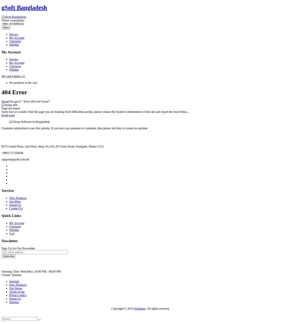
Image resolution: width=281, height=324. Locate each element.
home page (8, 115)
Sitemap (14, 302)
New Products (17, 198)
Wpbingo (139, 308)
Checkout (15, 226)
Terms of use (17, 291)
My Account (16, 223)
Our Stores (15, 288)
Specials (14, 281)
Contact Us (16, 208)
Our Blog (15, 201)
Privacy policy (18, 295)
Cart (11, 233)
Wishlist (14, 230)
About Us (15, 205)
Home (5, 101)
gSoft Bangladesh (24, 7)
